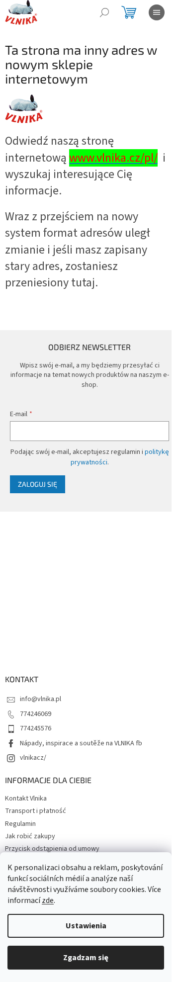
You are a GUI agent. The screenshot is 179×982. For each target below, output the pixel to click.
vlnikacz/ (33, 758)
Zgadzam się (85, 957)
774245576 (35, 728)
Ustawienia (86, 925)
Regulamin (20, 824)
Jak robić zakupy (30, 836)
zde (48, 900)
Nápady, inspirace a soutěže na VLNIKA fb (81, 743)
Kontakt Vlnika (26, 798)
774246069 (35, 714)
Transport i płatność (35, 811)
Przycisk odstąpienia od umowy (52, 849)
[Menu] (157, 12)
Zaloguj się (37, 484)
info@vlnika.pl (40, 699)
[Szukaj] (104, 12)
